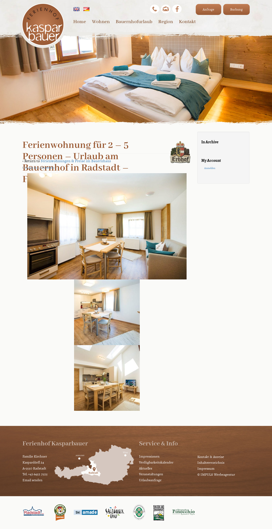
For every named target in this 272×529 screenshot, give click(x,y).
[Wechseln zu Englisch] (76, 9)
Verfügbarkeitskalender (156, 462)
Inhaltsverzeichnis (210, 462)
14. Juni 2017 (31, 168)
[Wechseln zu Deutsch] (86, 9)
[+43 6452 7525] (154, 9)
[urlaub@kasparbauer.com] (165, 9)
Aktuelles (145, 468)
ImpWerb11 (48, 168)
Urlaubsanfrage (150, 480)
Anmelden (209, 168)
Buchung (236, 9)
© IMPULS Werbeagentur (216, 474)
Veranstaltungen (151, 474)
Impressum (205, 468)
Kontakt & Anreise (210, 457)
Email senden (32, 480)
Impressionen (149, 456)
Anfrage (208, 9)
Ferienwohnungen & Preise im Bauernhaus (76, 161)
